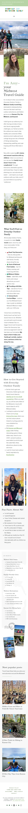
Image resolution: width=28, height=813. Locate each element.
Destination (10, 455)
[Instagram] (9, 805)
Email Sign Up (18, 791)
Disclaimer (9, 791)
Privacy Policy (14, 787)
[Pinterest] (12, 805)
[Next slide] (25, 487)
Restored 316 (19, 799)
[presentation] (14, 692)
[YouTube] (19, 805)
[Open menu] (14, 16)
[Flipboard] (21, 805)
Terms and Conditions (14, 789)
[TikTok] (16, 805)
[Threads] (14, 805)
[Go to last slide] (3, 487)
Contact (14, 793)
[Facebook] (7, 805)
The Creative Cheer (18, 800)
